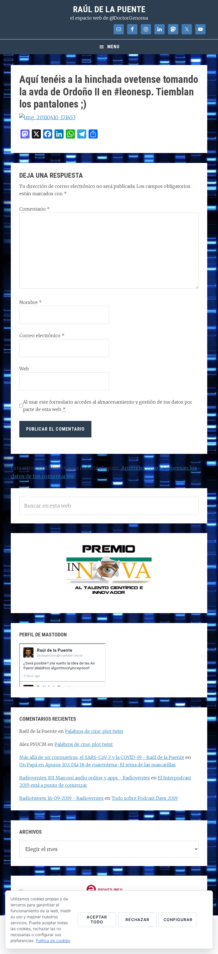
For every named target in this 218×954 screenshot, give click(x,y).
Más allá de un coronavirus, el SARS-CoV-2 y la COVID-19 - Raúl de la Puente (101, 757)
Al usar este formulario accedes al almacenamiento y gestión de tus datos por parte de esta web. (107, 405)
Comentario (34, 209)
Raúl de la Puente (109, 9)
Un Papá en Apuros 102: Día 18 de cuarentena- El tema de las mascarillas (97, 765)
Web (24, 369)
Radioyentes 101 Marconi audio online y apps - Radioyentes (84, 778)
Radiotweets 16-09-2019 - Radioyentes (61, 798)
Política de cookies (53, 940)
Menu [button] (113, 46)
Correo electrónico (41, 335)
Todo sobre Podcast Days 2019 (145, 798)
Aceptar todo (97, 919)
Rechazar (137, 919)
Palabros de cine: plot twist (94, 731)
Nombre (30, 302)
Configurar (178, 919)
